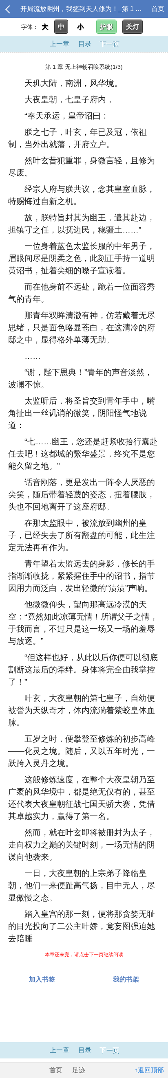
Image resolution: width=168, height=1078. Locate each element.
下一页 (109, 43)
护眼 (106, 26)
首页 (157, 8)
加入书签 (42, 979)
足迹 (78, 1070)
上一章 (59, 43)
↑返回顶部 (149, 1070)
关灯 (132, 26)
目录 (84, 43)
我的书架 (126, 979)
